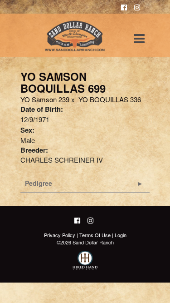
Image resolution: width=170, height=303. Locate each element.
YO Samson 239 (44, 99)
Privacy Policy (59, 234)
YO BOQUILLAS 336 (109, 99)
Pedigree (38, 183)
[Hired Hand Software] (85, 264)
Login (120, 234)
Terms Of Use (95, 234)
